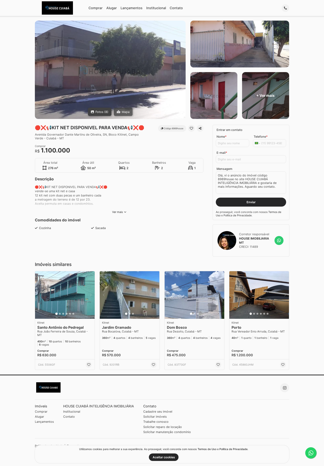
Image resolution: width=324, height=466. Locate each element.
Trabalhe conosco (156, 421)
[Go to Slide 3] (63, 314)
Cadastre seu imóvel (157, 411)
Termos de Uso (207, 449)
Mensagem (224, 169)
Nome (221, 136)
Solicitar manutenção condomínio (167, 432)
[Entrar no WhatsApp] (279, 240)
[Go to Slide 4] (67, 314)
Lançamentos (131, 8)
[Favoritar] (191, 128)
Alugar (111, 8)
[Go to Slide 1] (56, 314)
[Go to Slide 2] (60, 314)
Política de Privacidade (238, 215)
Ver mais (117, 212)
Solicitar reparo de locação (162, 427)
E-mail (222, 153)
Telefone (261, 136)
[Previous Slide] (39, 295)
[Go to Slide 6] (73, 314)
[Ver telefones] (285, 8)
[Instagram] (284, 387)
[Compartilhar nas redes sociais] (200, 128)
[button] (65, 295)
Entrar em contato (229, 130)
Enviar (251, 202)
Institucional (156, 8)
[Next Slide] (91, 295)
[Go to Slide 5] (70, 314)
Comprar (95, 8)
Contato (176, 8)
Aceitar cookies (164, 457)
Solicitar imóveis (155, 416)
